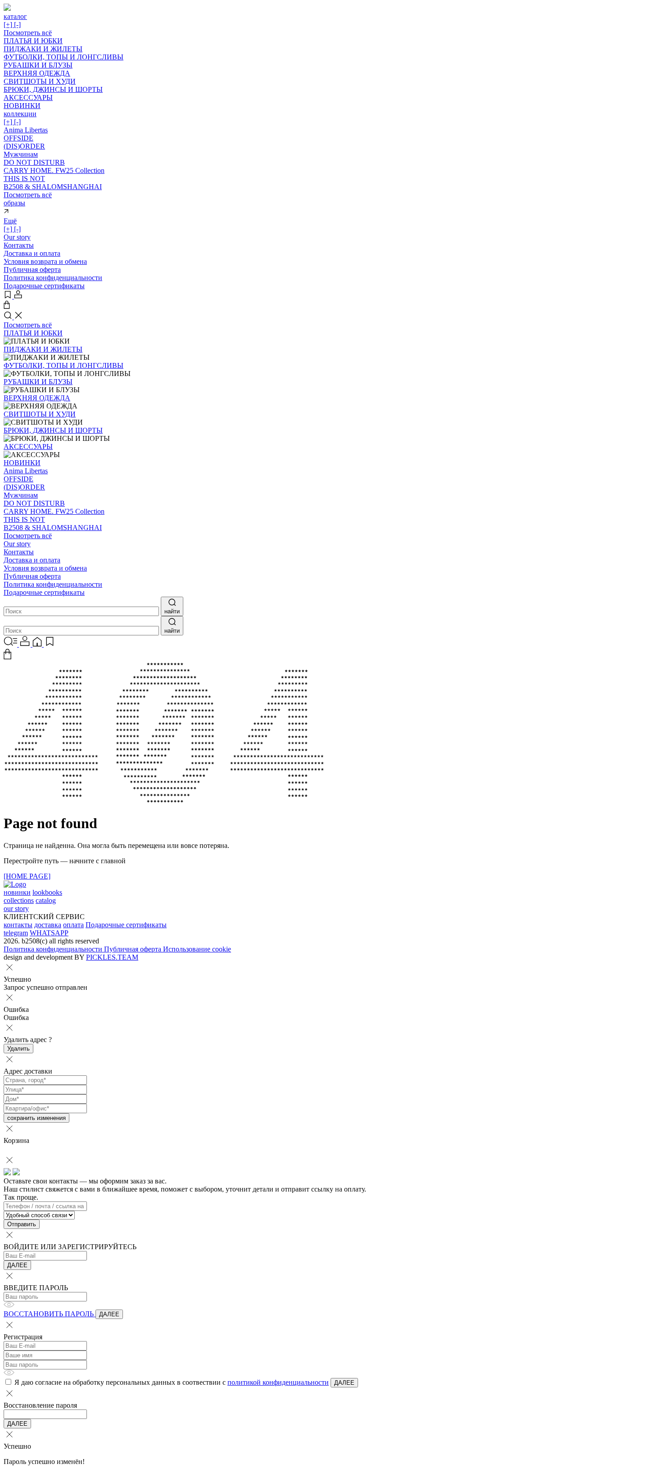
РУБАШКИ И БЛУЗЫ (38, 65)
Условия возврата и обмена (45, 261)
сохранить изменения (36, 1118)
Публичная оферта (32, 269)
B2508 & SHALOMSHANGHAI (53, 186)
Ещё (12, 225)
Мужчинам (21, 154)
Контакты (19, 245)
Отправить (21, 1224)
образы (14, 203)
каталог (15, 20)
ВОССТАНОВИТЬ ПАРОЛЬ (49, 1314)
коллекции (20, 118)
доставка (47, 925)
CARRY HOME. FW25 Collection (54, 170)
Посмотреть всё (28, 32)
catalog (46, 900)
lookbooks (47, 892)
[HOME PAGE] (27, 876)
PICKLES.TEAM (112, 957)
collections (19, 900)
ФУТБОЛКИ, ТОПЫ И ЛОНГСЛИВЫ (63, 57)
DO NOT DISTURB (34, 162)
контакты (18, 925)
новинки (17, 892)
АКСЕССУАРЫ (28, 97)
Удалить (18, 1048)
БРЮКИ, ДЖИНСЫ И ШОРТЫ (53, 89)
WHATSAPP (49, 933)
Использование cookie (197, 949)
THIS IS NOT (24, 178)
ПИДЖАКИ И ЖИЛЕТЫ (43, 49)
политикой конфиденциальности (278, 1382)
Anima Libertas (26, 130)
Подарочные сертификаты (44, 286)
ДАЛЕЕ (17, 1265)
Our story (17, 237)
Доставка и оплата (32, 253)
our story (16, 908)
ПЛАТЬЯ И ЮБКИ (33, 41)
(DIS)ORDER (24, 146)
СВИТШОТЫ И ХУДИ (40, 81)
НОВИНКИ (22, 105)
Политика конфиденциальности (53, 277)
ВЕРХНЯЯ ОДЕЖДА (37, 73)
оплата (73, 925)
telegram (16, 933)
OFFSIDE (18, 138)
